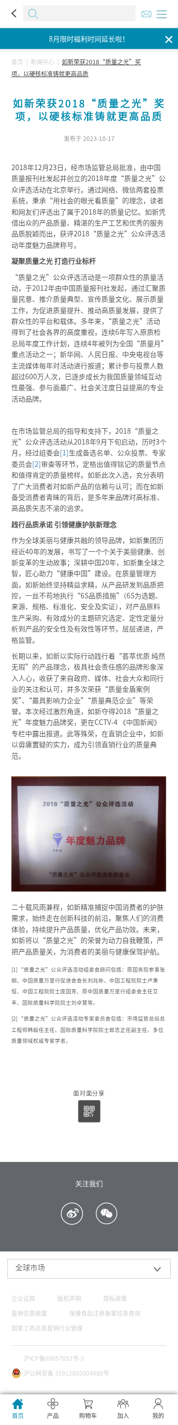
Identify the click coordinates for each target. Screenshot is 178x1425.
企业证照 (23, 1298)
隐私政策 (115, 1298)
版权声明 (69, 1298)
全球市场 (30, 1267)
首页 (17, 62)
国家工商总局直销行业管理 (47, 1328)
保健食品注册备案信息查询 (104, 1313)
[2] (36, 464)
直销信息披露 (29, 1313)
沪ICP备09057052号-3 (54, 1358)
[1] (64, 452)
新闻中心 (42, 62)
